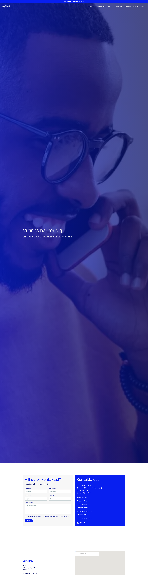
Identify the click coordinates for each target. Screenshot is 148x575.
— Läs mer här (74, 1)
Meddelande (29, 503)
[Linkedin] (84, 523)
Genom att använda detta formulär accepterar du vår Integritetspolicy (48, 516)
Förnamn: (28, 488)
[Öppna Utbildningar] (104, 7)
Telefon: (51, 495)
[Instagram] (81, 523)
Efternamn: (52, 488)
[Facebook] (78, 523)
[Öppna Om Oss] (113, 7)
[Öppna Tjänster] (93, 7)
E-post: (27, 495)
